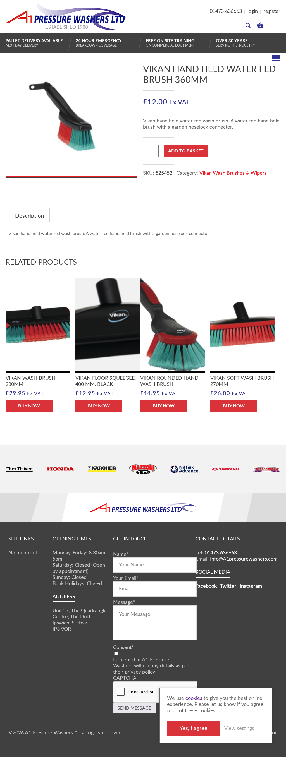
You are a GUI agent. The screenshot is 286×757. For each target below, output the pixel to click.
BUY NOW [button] (29, 406)
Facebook (206, 586)
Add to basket (186, 151)
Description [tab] (29, 216)
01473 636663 (226, 11)
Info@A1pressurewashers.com (244, 559)
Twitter (228, 586)
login (252, 11)
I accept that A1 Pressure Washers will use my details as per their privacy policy (151, 666)
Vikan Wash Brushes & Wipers (233, 173)
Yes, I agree (194, 728)
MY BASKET (260, 24)
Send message (134, 708)
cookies (193, 698)
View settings (239, 728)
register (271, 11)
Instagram (251, 586)
